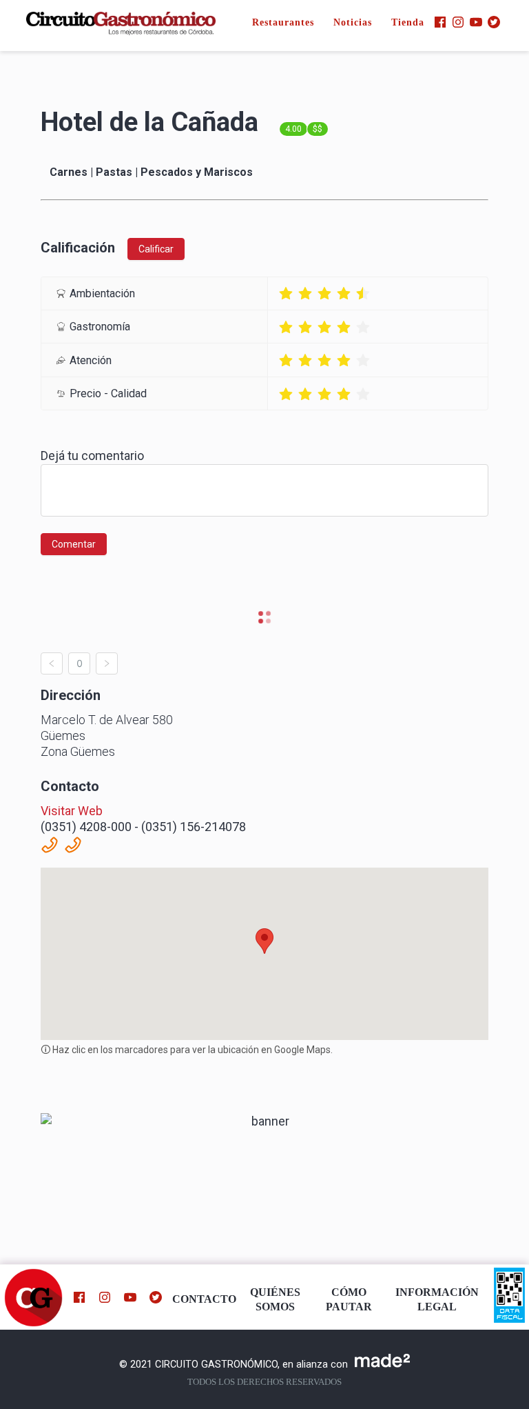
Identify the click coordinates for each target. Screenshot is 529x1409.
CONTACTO (204, 1299)
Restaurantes (283, 22)
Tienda (407, 22)
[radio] (286, 293)
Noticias (352, 22)
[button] (264, 941)
